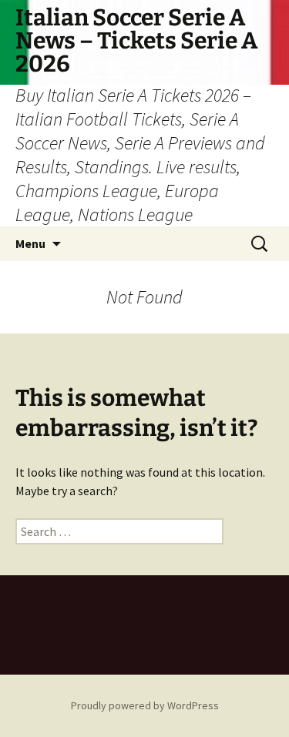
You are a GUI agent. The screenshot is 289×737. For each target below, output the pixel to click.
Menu (30, 243)
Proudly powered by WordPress (145, 705)
